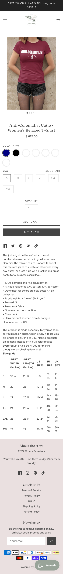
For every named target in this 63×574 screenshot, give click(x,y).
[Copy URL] (36, 246)
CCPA (31, 501)
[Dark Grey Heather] (25, 152)
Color (7, 145)
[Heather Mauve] (45, 152)
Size (5, 170)
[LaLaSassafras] (31, 25)
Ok (51, 540)
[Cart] (58, 21)
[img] (20, 472)
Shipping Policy (31, 506)
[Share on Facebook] (5, 246)
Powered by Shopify (32, 567)
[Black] (16, 152)
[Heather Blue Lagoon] (6, 162)
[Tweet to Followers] (13, 246)
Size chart (53, 171)
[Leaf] (55, 152)
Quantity (31, 200)
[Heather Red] (35, 152)
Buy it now (31, 232)
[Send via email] (28, 246)
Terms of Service (31, 490)
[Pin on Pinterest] (20, 246)
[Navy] (6, 152)
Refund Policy (31, 511)
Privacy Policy (31, 495)
